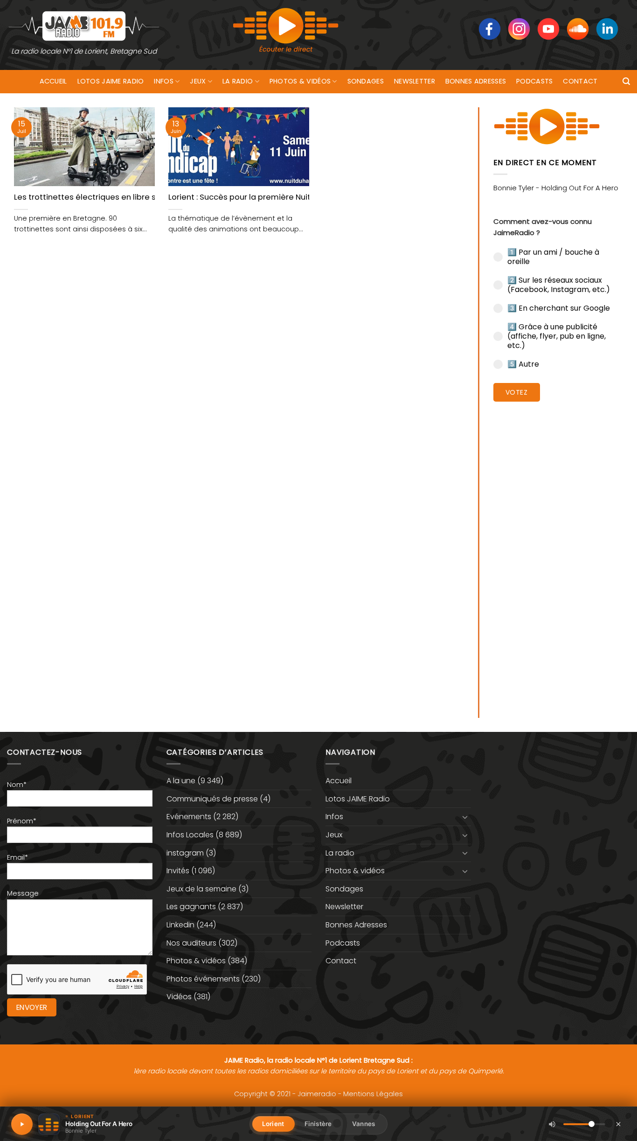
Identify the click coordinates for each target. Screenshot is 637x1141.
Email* (17, 857)
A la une (180, 780)
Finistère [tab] (318, 1123)
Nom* (17, 784)
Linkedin (180, 924)
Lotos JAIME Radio (110, 81)
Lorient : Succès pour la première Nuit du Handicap (264, 197)
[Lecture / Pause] (22, 1124)
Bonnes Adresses (475, 81)
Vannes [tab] (363, 1123)
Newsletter (414, 81)
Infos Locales (190, 834)
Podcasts (534, 81)
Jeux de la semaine (201, 889)
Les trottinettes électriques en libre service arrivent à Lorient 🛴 (136, 197)
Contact (580, 81)
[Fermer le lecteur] (618, 1123)
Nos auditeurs (191, 943)
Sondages (365, 81)
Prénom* (21, 821)
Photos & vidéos (300, 81)
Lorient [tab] (273, 1123)
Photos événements (203, 979)
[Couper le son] (552, 1124)
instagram (185, 853)
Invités (177, 870)
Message (23, 893)
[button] (626, 81)
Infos (163, 81)
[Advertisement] (558, 553)
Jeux (198, 81)
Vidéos (179, 996)
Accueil (53, 81)
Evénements (188, 816)
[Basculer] (465, 816)
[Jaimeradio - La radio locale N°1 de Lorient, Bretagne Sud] (84, 25)
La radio (237, 81)
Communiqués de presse (212, 798)
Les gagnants (191, 906)
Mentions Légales (373, 1094)
